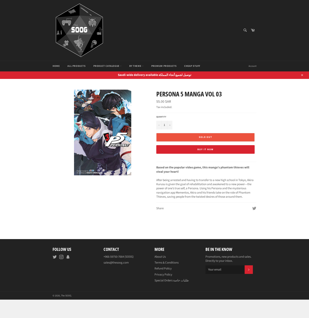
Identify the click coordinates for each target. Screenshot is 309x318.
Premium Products (164, 66)
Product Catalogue (106, 66)
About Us (160, 257)
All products (76, 66)
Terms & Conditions (166, 263)
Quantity (161, 117)
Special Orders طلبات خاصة (171, 280)
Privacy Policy (163, 274)
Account (252, 66)
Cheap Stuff (192, 66)
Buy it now (205, 149)
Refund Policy (163, 268)
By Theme (135, 66)
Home (56, 66)
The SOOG (66, 295)
